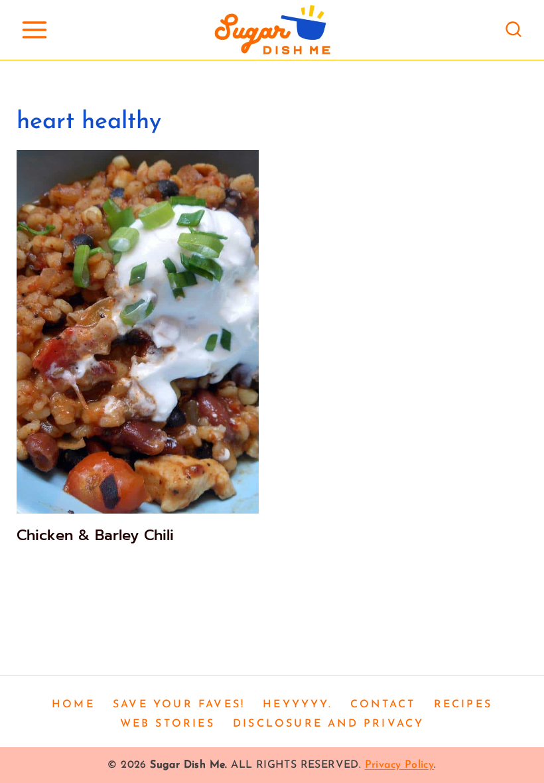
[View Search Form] (513, 29)
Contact (382, 704)
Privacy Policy (400, 765)
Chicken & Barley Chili (95, 535)
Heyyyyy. (297, 704)
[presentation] (138, 332)
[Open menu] (34, 29)
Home (73, 704)
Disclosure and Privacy (328, 724)
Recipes (463, 704)
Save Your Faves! (179, 704)
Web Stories (167, 724)
